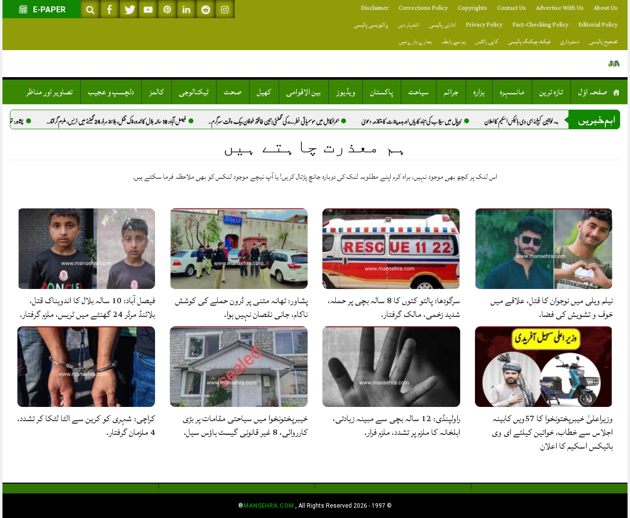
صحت (233, 92)
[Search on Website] (90, 9)
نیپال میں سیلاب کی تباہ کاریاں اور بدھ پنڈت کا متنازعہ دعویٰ (432, 121)
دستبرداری (569, 41)
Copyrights (472, 8)
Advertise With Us (560, 8)
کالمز (156, 92)
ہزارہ (479, 92)
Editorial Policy (598, 24)
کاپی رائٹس (486, 41)
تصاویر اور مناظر (49, 92)
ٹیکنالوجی (194, 92)
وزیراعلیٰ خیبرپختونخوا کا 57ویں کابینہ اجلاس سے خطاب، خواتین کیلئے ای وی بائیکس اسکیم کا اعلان (552, 432)
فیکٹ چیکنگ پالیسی (529, 41)
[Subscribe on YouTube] (148, 9)
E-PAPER (48, 9)
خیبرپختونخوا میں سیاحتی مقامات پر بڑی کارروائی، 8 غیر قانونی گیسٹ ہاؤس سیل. (245, 425)
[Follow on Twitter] (129, 9)
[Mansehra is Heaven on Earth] (614, 64)
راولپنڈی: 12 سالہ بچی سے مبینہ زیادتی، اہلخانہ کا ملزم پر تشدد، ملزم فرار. (396, 425)
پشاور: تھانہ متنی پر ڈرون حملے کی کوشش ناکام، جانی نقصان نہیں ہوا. (241, 307)
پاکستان (381, 92)
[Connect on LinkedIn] (186, 9)
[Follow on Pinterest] (167, 9)
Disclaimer (375, 8)
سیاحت (419, 92)
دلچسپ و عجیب (111, 92)
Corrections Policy (423, 8)
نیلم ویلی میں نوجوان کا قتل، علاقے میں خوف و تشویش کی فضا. (552, 307)
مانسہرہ (512, 92)
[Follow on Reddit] (206, 9)
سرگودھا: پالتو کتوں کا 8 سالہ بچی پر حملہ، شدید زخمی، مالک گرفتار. (394, 307)
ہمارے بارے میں (415, 41)
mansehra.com (268, 505)
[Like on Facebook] (110, 9)
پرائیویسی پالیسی (371, 24)
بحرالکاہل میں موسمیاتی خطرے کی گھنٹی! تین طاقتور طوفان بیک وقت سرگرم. (294, 121)
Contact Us (511, 8)
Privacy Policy (484, 24)
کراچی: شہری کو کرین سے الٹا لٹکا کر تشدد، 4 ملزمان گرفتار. (86, 425)
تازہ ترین (551, 92)
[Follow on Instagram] (225, 9)
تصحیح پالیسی (603, 41)
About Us (606, 8)
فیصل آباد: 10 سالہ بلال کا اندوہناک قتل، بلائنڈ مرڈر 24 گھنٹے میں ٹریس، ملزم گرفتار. (137, 121)
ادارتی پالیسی (442, 24)
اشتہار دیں (408, 24)
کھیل (264, 92)
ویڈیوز (345, 92)
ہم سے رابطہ (453, 41)
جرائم (451, 92)
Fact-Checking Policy (540, 24)
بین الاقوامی (303, 92)
